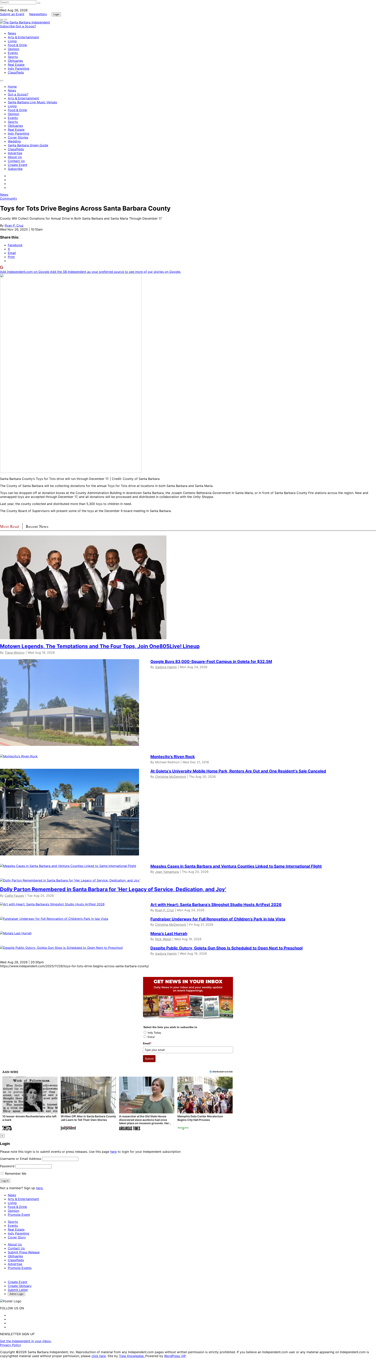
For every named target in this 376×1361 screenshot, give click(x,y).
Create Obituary (20, 1286)
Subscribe (8, 26)
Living (12, 41)
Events (13, 53)
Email (147, 1043)
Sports (13, 57)
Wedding (14, 141)
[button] (30, 1104)
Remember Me (15, 1173)
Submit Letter (18, 1290)
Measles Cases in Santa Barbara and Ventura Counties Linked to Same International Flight (236, 866)
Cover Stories (18, 137)
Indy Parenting (18, 68)
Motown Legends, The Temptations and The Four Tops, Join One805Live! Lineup (100, 646)
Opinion (13, 49)
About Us (15, 157)
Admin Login (16, 1293)
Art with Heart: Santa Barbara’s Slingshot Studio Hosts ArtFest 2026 (215, 904)
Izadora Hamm (166, 667)
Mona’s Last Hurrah (168, 933)
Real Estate (16, 65)
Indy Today (154, 1032)
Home (12, 86)
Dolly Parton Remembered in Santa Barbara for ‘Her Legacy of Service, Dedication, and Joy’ (113, 889)
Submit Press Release (24, 1252)
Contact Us (16, 161)
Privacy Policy (10, 1345)
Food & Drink (17, 45)
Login (56, 14)
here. (39, 1188)
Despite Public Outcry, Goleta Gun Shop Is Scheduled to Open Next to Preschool (226, 948)
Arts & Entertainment (23, 37)
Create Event (17, 165)
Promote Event (19, 1215)
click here (98, 1356)
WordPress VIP (175, 1356)
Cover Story (17, 1237)
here (113, 1152)
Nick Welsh (163, 939)
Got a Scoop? (26, 26)
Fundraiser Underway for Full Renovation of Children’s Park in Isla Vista (217, 919)
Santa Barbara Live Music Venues (32, 102)
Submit (149, 1058)
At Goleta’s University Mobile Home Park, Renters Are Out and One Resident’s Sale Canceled (238, 771)
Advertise (15, 153)
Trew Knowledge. (132, 1356)
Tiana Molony (15, 652)
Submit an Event (12, 14)
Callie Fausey (14, 896)
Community (8, 198)
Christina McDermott (170, 777)
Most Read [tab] (9, 526)
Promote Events (20, 1268)
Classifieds (16, 72)
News (12, 33)
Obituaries (15, 61)
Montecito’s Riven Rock (172, 756)
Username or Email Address (20, 1159)
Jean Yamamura (167, 872)
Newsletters (38, 14)
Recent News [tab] (37, 526)
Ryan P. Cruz (14, 225)
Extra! (151, 1036)
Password (7, 1166)
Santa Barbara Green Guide (28, 145)
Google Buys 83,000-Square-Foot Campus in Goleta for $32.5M (211, 661)
